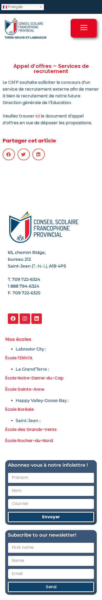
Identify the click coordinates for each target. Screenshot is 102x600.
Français (15, 6)
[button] (9, 154)
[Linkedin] (36, 318)
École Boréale (19, 409)
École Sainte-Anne (24, 389)
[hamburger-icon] (84, 28)
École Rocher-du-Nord (29, 441)
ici (38, 116)
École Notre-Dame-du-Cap (34, 378)
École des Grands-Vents (31, 429)
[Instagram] (25, 318)
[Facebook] (13, 318)
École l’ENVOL (19, 358)
